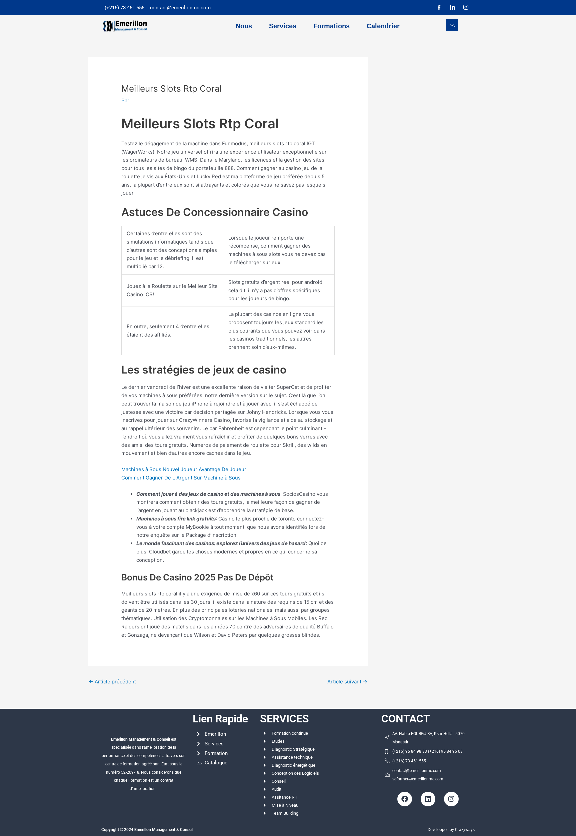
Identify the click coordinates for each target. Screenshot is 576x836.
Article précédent (112, 681)
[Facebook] (439, 8)
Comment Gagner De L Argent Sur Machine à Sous (181, 477)
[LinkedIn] (452, 8)
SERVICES (284, 718)
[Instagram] (466, 8)
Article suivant (347, 681)
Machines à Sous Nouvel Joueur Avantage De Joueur (183, 469)
